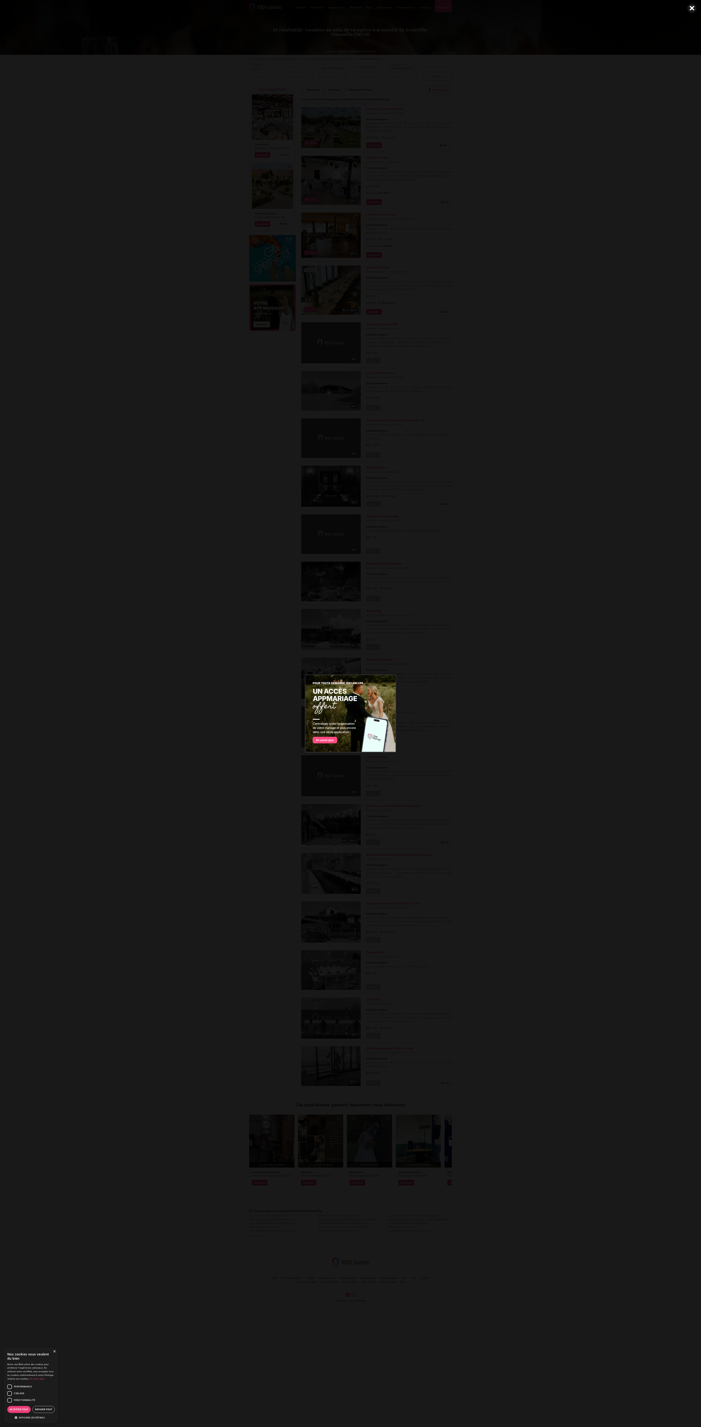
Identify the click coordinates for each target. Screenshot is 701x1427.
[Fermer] (691, 8)
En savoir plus (37, 1378)
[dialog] (31, 1385)
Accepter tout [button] (19, 1409)
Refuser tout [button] (43, 1409)
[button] (31, 1417)
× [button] (54, 1351)
